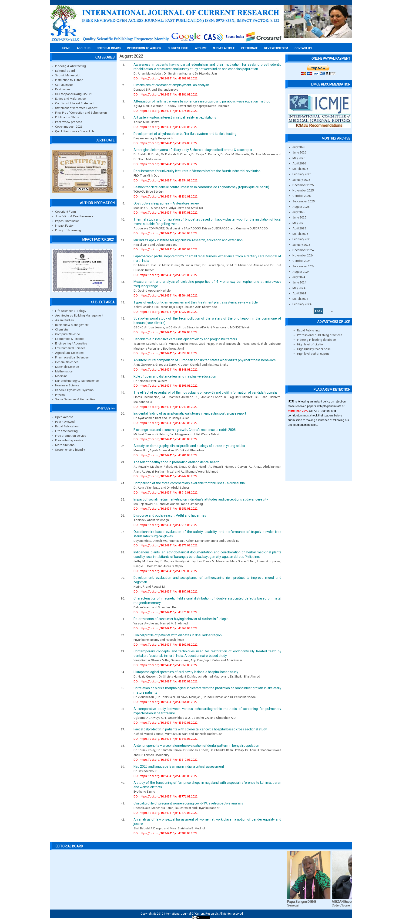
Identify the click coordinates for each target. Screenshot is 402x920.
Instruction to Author (69, 80)
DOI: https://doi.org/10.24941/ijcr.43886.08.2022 (166, 94)
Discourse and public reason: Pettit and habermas (170, 515)
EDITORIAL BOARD (109, 48)
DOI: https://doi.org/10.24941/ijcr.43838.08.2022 (166, 353)
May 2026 (298, 158)
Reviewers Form (276, 48)
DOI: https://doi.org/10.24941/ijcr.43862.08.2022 (166, 644)
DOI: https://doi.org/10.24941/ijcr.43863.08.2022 (166, 628)
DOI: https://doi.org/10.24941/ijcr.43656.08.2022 (166, 508)
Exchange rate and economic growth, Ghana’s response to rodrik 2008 (185, 430)
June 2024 (299, 282)
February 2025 (301, 239)
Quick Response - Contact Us (74, 131)
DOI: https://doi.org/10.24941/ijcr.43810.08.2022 (166, 759)
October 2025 (301, 196)
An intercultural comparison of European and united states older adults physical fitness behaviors (205, 360)
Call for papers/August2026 (73, 94)
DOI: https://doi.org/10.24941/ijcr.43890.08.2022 (166, 571)
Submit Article (224, 48)
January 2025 (301, 244)
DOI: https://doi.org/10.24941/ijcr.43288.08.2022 (166, 833)
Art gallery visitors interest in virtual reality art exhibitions (175, 117)
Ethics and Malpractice (70, 98)
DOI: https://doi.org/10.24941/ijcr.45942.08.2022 (166, 476)
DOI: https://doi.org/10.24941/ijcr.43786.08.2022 (166, 776)
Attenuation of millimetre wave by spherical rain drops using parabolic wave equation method (202, 101)
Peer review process (68, 122)
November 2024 (303, 255)
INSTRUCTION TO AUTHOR (144, 48)
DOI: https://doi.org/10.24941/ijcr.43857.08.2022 (166, 212)
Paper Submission (67, 221)
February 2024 (301, 304)
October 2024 (301, 260)
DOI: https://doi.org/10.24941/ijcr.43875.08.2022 (166, 110)
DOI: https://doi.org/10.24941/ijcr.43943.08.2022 (166, 407)
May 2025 (298, 223)
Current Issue (178, 48)
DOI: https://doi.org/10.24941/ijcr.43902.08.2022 (166, 78)
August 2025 (300, 206)
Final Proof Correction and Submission (81, 112)
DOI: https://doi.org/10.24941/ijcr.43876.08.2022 (166, 612)
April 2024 (299, 293)
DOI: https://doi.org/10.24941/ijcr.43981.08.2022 (166, 455)
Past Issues (62, 89)
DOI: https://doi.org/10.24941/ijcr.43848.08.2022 (166, 369)
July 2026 (298, 147)
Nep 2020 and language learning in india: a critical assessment (179, 766)
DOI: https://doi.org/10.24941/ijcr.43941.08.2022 (166, 127)
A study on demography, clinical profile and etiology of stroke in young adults (189, 446)
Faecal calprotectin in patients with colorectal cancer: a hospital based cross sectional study (200, 729)
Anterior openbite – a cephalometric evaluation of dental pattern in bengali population (196, 745)
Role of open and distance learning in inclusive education (175, 376)
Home (66, 48)
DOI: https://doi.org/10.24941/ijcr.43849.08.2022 (166, 722)
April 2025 (299, 228)
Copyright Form (65, 211)
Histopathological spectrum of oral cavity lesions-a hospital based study (186, 672)
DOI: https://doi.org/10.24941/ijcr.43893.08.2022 (166, 385)
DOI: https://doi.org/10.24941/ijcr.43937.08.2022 (166, 311)
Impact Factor (64, 225)
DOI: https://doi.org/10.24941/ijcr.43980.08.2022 (166, 439)
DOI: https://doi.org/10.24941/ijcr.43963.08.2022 (166, 423)
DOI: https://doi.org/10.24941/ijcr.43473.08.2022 (166, 812)
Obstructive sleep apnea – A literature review (167, 203)
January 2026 (301, 179)
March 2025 (300, 233)
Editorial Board (65, 70)
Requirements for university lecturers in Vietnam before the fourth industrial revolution (197, 171)
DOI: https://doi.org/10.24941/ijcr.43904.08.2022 (166, 295)
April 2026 (299, 163)
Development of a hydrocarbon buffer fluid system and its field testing (185, 134)
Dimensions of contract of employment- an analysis (171, 85)
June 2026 (299, 152)
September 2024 (303, 266)
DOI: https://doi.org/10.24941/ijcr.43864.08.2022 (166, 233)
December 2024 (303, 250)
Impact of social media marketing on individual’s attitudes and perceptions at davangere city (201, 499)
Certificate (249, 48)
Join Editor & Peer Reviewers (74, 216)
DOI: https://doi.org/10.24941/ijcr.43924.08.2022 (166, 143)
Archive (201, 48)
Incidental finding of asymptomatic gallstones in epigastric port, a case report (190, 413)
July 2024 (298, 277)
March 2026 (300, 168)
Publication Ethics (67, 117)
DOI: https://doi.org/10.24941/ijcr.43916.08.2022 (166, 525)
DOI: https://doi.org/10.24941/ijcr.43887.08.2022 (166, 591)
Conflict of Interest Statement (74, 103)
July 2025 (298, 212)
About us (83, 48)
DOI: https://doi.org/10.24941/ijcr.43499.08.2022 (166, 332)
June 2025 (299, 217)
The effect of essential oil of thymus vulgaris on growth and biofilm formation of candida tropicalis (206, 392)
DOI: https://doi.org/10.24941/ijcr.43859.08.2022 (166, 665)
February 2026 (301, 174)
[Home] (166, 41)
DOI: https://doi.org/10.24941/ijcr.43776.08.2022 (166, 796)
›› (332, 311)
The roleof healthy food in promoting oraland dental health (176, 462)
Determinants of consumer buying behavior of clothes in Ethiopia (181, 619)
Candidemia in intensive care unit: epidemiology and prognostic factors (185, 339)
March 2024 (300, 298)
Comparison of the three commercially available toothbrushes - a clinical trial (189, 483)
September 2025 (303, 201)
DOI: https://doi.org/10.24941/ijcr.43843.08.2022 (166, 738)
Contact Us (303, 48)
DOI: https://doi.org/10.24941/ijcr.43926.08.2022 (166, 275)
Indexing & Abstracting (70, 66)
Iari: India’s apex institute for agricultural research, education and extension (188, 240)
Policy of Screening (68, 230)
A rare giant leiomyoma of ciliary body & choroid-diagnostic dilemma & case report (194, 150)
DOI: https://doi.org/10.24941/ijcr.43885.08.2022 (166, 249)
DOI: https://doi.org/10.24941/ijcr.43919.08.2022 (166, 492)
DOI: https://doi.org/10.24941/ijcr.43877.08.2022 (166, 545)
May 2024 (298, 288)
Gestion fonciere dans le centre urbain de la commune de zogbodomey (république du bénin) (201, 187)
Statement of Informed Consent (76, 108)
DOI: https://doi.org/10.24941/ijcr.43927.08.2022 (166, 164)
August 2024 (300, 271)
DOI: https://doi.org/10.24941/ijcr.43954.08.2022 (166, 180)
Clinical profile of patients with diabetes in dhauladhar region (178, 635)
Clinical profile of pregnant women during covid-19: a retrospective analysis (188, 803)
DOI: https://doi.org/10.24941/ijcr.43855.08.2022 (166, 681)
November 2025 (303, 190)
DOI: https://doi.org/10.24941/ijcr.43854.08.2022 (166, 702)
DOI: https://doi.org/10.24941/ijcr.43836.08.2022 (166, 196)
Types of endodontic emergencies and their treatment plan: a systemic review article (196, 302)
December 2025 (303, 185)
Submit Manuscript (67, 75)
